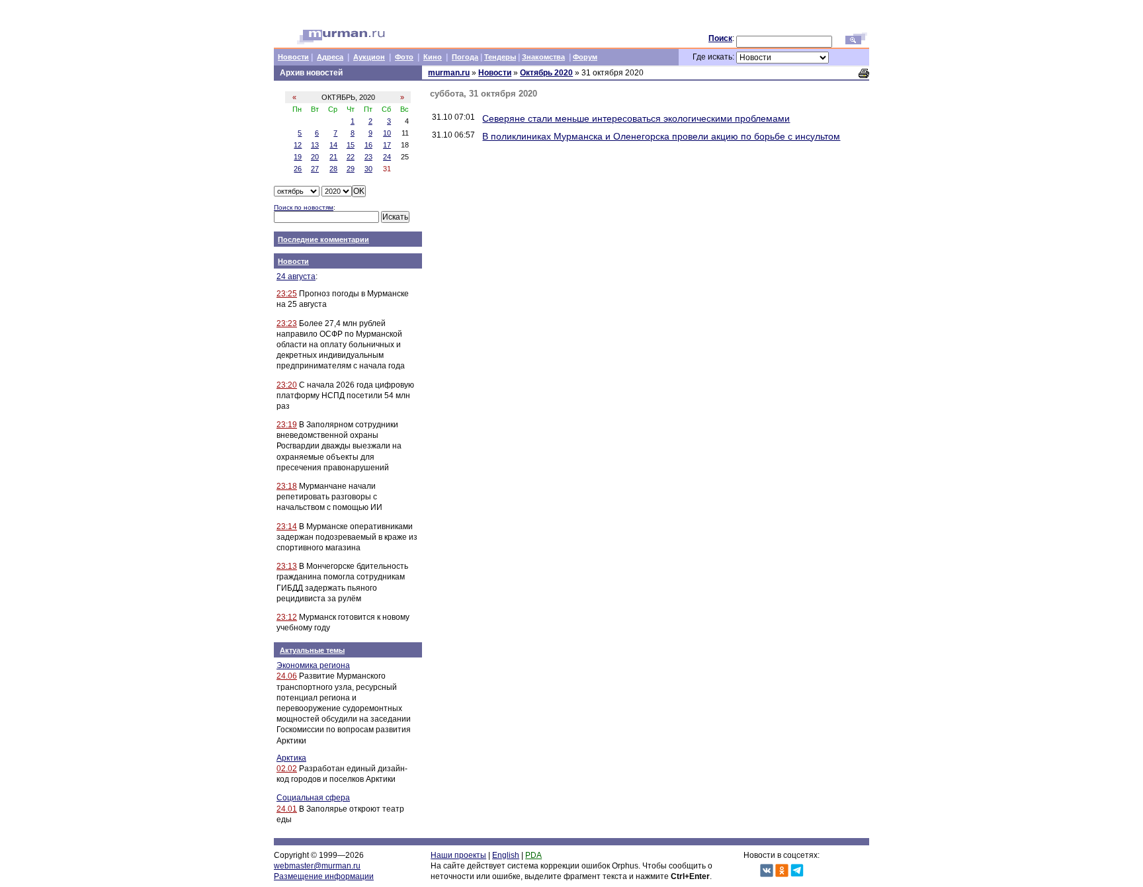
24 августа (296, 276)
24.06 (286, 676)
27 (315, 169)
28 (333, 169)
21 (333, 157)
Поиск (720, 38)
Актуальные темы (312, 650)
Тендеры (500, 57)
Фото (404, 57)
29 (351, 169)
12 (298, 145)
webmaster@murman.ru (317, 865)
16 (368, 145)
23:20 (286, 385)
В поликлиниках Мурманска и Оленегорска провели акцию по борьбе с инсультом (661, 136)
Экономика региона (313, 665)
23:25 (286, 293)
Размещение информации (324, 876)
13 (315, 145)
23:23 (286, 323)
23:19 (286, 424)
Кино (432, 57)
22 (351, 157)
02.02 (286, 768)
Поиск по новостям (303, 207)
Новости (293, 57)
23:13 (286, 566)
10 (387, 133)
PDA (533, 855)
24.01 (286, 809)
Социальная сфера (313, 797)
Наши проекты (458, 855)
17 (387, 145)
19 (298, 157)
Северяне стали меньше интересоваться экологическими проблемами (636, 118)
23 (368, 157)
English (505, 855)
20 (315, 157)
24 (387, 157)
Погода (465, 57)
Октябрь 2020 (546, 72)
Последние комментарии (323, 239)
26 (298, 169)
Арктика (291, 758)
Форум (585, 57)
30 (368, 169)
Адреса (330, 57)
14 (333, 145)
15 (351, 145)
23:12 (286, 617)
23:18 (286, 486)
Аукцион (369, 57)
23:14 (286, 526)
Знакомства (543, 57)
